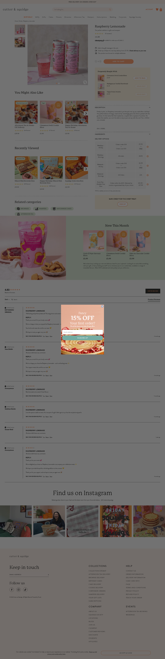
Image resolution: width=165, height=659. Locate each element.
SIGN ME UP (82, 338)
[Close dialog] (102, 306)
